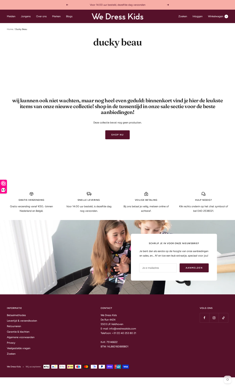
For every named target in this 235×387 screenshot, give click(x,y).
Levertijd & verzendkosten (22, 320)
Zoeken (182, 16)
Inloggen (197, 16)
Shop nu (117, 134)
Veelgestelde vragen (18, 348)
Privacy (11, 342)
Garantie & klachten (18, 331)
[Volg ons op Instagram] (214, 317)
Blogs (69, 16)
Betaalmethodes (16, 315)
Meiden (11, 16)
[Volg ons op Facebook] (204, 317)
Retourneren (14, 326)
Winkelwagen (217, 16)
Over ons (41, 16)
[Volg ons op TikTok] (223, 317)
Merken (56, 16)
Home (10, 29)
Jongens (26, 16)
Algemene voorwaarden (20, 337)
